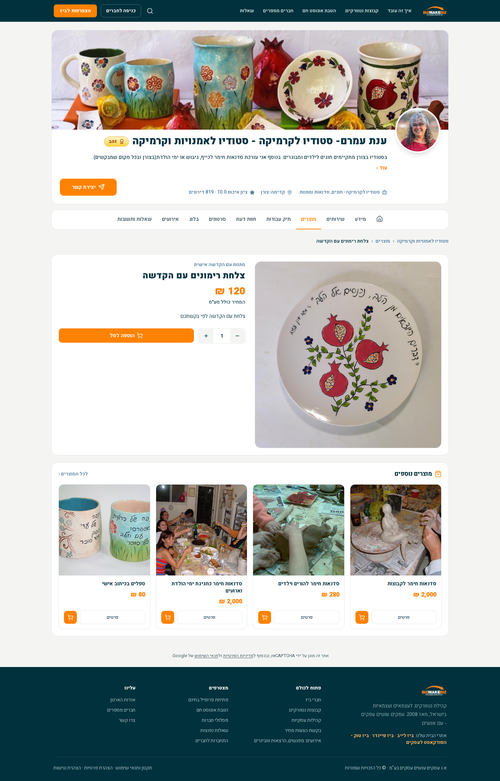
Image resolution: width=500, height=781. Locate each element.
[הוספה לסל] (362, 617)
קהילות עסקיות (306, 720)
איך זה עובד (399, 10)
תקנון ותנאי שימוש (134, 767)
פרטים (404, 617)
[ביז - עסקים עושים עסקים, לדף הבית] (435, 10)
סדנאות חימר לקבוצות (411, 583)
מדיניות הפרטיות (238, 655)
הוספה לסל (122, 335)
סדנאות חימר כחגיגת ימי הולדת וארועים (206, 587)
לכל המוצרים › (73, 474)
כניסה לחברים (121, 10)
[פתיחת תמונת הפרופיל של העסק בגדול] (417, 130)
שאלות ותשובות (134, 219)
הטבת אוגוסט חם (319, 10)
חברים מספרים (278, 10)
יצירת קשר (84, 187)
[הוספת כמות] (206, 335)
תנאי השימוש (206, 655)
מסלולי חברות (215, 720)
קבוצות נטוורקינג (362, 10)
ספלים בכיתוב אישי (123, 583)
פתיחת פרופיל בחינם (208, 699)
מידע (360, 219)
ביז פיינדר (383, 735)
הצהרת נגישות (67, 767)
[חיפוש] (150, 10)
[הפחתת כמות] (237, 335)
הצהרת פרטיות (98, 767)
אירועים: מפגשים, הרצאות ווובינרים (287, 740)
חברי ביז (313, 699)
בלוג (194, 219)
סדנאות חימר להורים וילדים (308, 583)
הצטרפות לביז (75, 10)
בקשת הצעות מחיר (303, 730)
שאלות (247, 10)
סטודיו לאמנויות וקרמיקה (423, 241)
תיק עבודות (278, 219)
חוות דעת (246, 219)
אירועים (170, 219)
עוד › (381, 168)
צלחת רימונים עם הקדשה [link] (342, 241)
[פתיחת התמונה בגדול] (348, 355)
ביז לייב (405, 735)
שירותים (336, 219)
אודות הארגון (122, 699)
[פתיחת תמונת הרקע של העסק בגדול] (250, 80)
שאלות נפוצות (214, 730)
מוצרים (308, 219)
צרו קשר (127, 720)
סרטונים (217, 219)
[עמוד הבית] (379, 219)
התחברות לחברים (212, 740)
